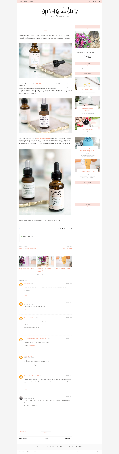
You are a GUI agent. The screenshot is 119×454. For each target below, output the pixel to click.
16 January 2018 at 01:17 (28, 284)
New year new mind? (87, 89)
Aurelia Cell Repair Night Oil (43, 138)
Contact (31, 1)
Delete (67, 283)
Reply (71, 283)
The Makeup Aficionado (31, 375)
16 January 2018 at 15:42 (29, 318)
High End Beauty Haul (87, 129)
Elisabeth (27, 283)
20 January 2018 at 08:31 (29, 377)
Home (20, 1)
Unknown (23, 228)
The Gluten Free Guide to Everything (35, 338)
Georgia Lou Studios (91, 451)
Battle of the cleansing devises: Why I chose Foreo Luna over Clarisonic (87, 150)
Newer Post (67, 438)
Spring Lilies (30, 451)
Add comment (23, 431)
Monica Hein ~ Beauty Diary (32, 396)
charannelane (28, 356)
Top (98, 451)
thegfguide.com (31, 345)
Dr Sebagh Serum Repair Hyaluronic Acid (45, 83)
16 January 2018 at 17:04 (29, 339)
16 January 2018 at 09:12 (28, 304)
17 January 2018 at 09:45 (29, 357)
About (25, 1)
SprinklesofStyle (29, 317)
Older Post (23, 438)
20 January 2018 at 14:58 (29, 398)
